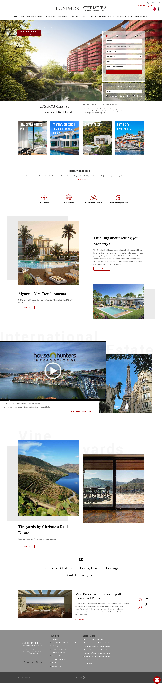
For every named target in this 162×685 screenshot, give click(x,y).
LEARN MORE (81, 180)
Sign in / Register (153, 3)
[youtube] (28, 666)
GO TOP (79, 681)
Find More (26, 307)
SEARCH (124, 72)
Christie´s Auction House (60, 666)
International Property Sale (81, 411)
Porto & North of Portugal (118, 96)
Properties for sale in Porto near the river (97, 647)
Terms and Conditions (59, 656)
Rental (139, 36)
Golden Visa (88, 667)
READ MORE (80, 624)
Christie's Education (58, 663)
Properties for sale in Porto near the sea (97, 650)
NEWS (85, 16)
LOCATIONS (50, 16)
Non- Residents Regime (92, 664)
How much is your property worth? (132, 16)
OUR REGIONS (63, 16)
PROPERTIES (19, 16)
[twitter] (32, 666)
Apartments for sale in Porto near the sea (97, 657)
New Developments (126, 36)
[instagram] (37, 666)
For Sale (112, 36)
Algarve (139, 96)
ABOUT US (76, 16)
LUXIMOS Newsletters (59, 653)
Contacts (55, 643)
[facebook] (24, 666)
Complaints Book (57, 670)
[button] (140, 602)
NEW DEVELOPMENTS (35, 16)
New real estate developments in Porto (97, 660)
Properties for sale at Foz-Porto (94, 643)
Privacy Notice (56, 660)
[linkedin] (41, 666)
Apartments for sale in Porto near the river (98, 653)
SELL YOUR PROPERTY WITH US (102, 16)
